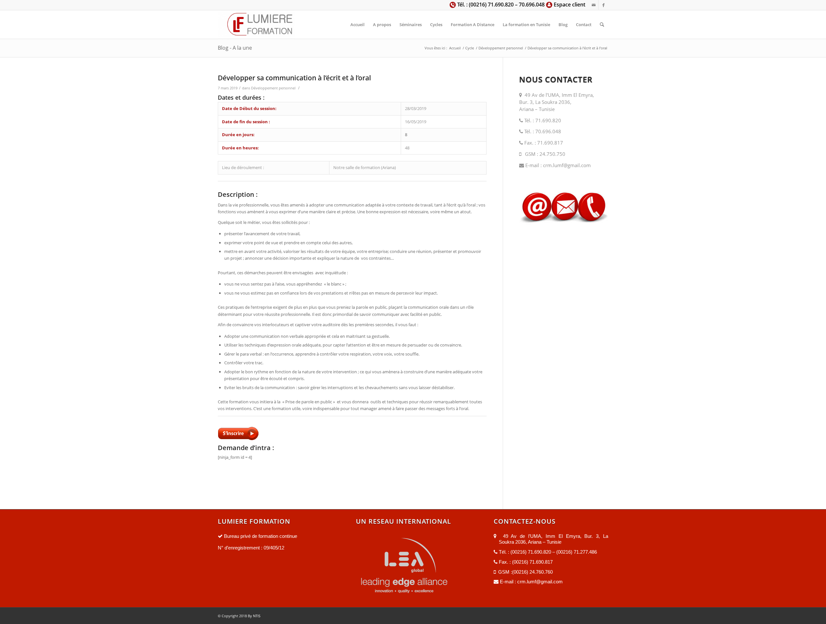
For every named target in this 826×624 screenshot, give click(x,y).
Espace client (568, 4)
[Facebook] (603, 5)
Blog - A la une (235, 47)
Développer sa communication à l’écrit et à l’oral (294, 77)
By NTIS (253, 615)
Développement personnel (500, 47)
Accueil (455, 47)
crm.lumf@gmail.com (566, 165)
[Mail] (593, 5)
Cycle (469, 47)
